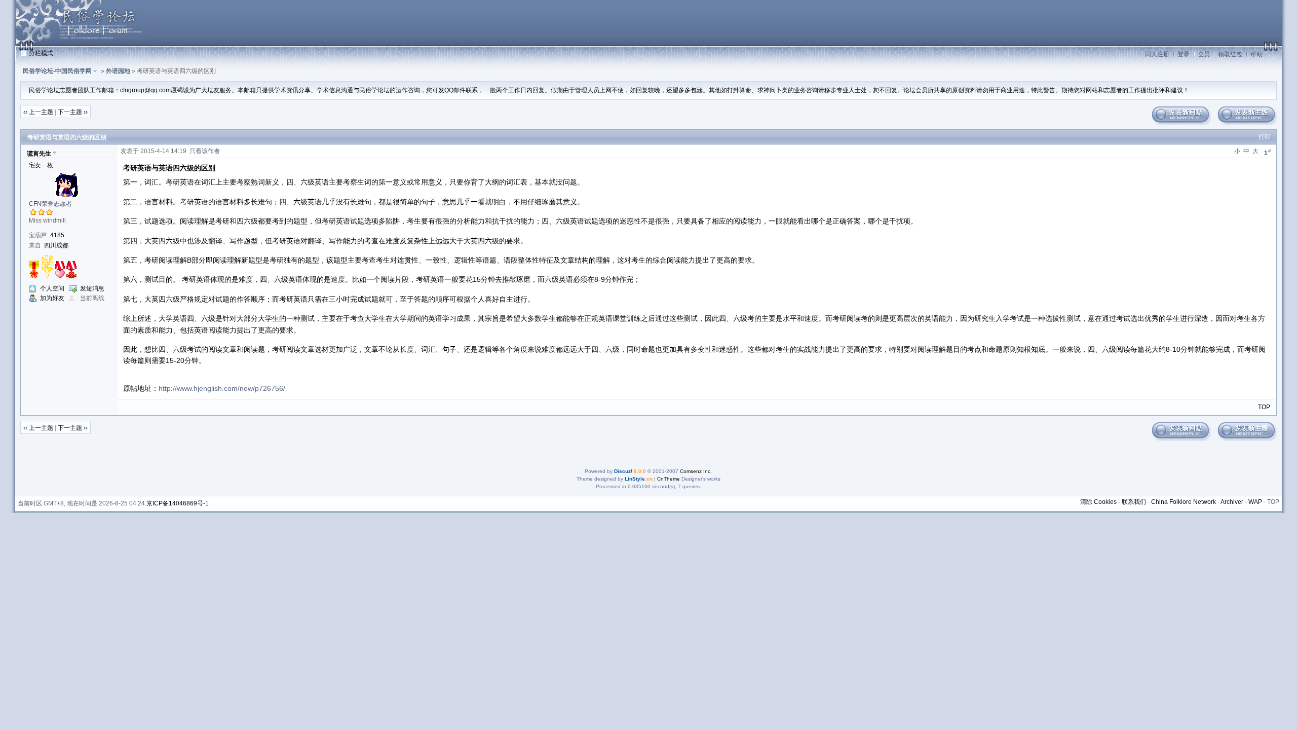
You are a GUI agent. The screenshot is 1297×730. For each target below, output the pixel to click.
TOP (1264, 407)
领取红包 (1230, 54)
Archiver (1231, 501)
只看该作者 (204, 151)
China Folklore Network (1183, 501)
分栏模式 (41, 53)
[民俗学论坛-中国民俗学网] (81, 43)
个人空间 (52, 288)
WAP (1255, 501)
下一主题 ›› (73, 112)
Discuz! (623, 471)
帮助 (1256, 54)
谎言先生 (39, 153)
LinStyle (635, 479)
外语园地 (118, 71)
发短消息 (92, 288)
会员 (1204, 54)
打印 (1264, 136)
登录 (1183, 54)
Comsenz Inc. (696, 471)
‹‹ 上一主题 (38, 112)
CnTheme (668, 479)
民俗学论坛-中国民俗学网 (57, 71)
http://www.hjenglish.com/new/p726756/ (222, 388)
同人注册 (1157, 54)
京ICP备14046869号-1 (177, 503)
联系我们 (1134, 501)
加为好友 (52, 298)
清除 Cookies (1098, 501)
